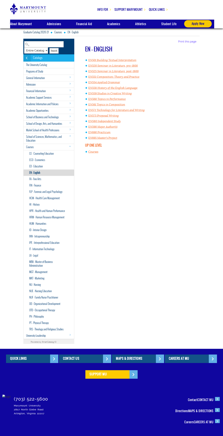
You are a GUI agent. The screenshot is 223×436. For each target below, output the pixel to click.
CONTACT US (71, 358)
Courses (58, 32)
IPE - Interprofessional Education (44, 243)
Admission (31, 84)
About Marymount (21, 24)
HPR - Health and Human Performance (47, 211)
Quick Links (157, 9)
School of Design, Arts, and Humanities (44, 124)
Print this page (187, 41)
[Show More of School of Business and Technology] (70, 116)
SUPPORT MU (98, 374)
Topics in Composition (106, 104)
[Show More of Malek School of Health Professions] (70, 129)
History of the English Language (112, 88)
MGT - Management (38, 272)
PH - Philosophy (36, 317)
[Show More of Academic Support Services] (70, 96)
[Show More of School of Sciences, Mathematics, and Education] (70, 136)
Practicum (99, 132)
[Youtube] (67, 423)
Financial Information (36, 91)
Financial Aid (84, 24)
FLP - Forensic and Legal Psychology (45, 192)
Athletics (140, 24)
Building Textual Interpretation (112, 60)
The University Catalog (36, 65)
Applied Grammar (104, 82)
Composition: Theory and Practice (113, 77)
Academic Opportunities (37, 111)
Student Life (169, 24)
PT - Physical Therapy (39, 323)
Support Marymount (128, 9)
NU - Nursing (35, 285)
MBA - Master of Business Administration (41, 264)
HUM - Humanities (37, 224)
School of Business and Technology (42, 117)
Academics (113, 24)
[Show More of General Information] (70, 77)
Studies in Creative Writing (110, 93)
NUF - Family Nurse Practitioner (43, 297)
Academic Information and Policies (42, 104)
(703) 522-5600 (31, 399)
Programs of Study (34, 71)
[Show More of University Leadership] (70, 335)
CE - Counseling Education (41, 154)
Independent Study (104, 121)
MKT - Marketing (36, 278)
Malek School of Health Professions (42, 130)
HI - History (34, 204)
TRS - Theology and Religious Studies (46, 329)
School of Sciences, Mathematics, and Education (44, 139)
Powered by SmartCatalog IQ (43, 342)
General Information (35, 78)
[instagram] (17, 423)
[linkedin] (57, 423)
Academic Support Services (39, 98)
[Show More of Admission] (70, 83)
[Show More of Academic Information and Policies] (70, 103)
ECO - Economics (37, 160)
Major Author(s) (102, 127)
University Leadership (36, 336)
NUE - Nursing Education (40, 291)
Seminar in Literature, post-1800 (113, 71)
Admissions (54, 24)
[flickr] (47, 423)
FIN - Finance (35, 185)
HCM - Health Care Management (44, 198)
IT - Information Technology (41, 249)
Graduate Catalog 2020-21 (36, 32)
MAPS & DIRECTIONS (129, 358)
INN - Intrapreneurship (39, 236)
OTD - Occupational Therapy (42, 310)
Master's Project (102, 138)
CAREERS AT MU (179, 358)
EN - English (34, 173)
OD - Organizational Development (44, 304)
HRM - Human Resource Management (46, 217)
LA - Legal (33, 255)
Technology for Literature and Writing (116, 110)
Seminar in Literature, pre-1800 (113, 65)
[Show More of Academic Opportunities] (70, 110)
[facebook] (27, 423)
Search (54, 50)
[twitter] (37, 423)
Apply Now (198, 23)
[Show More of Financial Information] (70, 90)
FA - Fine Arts (35, 179)
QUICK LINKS (18, 358)
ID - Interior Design (38, 230)
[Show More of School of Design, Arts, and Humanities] (70, 123)
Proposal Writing (103, 115)
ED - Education (36, 166)
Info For (102, 9)
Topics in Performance (107, 99)
